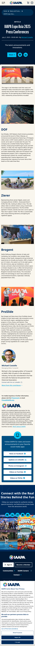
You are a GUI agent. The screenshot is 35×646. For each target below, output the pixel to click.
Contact (17, 575)
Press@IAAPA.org (8, 400)
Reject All (17, 637)
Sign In (9, 565)
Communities (8, 571)
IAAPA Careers (23, 571)
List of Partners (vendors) (9, 629)
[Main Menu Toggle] (3, 2)
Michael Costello (27, 37)
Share (11, 55)
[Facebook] (7, 515)
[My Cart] (28, 3)
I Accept (17, 642)
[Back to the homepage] (17, 557)
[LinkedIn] (12, 515)
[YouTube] (28, 515)
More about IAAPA (19, 426)
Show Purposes (17, 632)
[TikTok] (23, 515)
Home (5, 11)
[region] (17, 613)
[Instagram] (17, 515)
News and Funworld (15, 11)
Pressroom (15, 398)
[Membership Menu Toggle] (32, 2)
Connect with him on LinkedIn (11, 382)
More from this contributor (11, 385)
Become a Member (23, 565)
